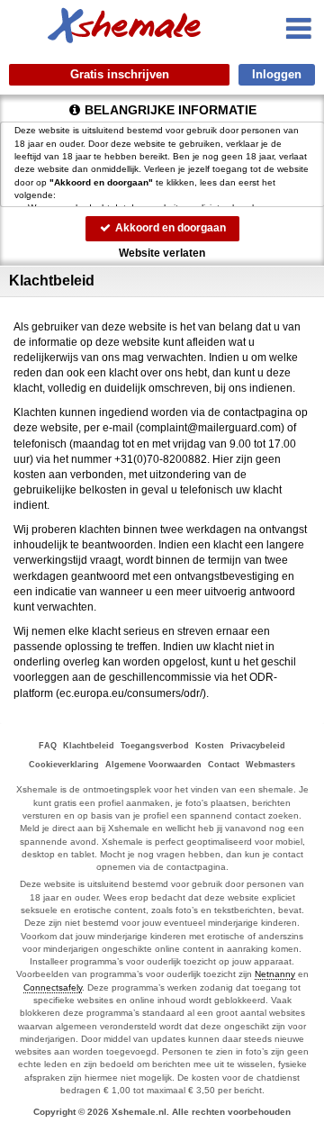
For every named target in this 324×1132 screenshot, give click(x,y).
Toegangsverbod (155, 745)
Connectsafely (52, 987)
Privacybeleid (257, 745)
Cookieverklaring (64, 764)
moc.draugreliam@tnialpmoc (210, 427)
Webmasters (270, 764)
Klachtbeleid (88, 745)
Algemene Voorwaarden (153, 764)
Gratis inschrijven (119, 74)
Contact (223, 764)
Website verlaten (162, 253)
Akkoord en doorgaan (169, 228)
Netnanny (275, 974)
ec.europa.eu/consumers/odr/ (130, 693)
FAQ (48, 745)
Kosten (209, 745)
